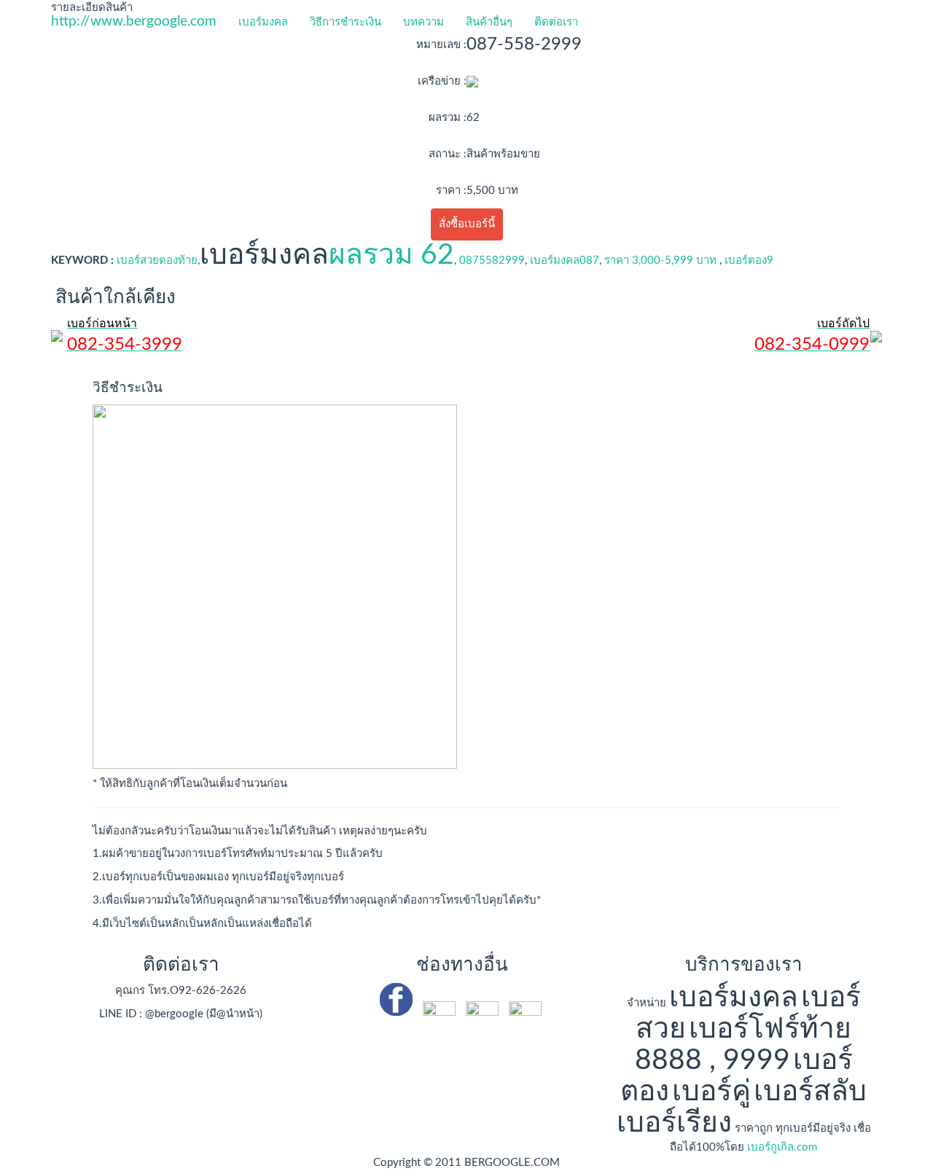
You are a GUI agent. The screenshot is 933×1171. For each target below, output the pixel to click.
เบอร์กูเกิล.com (782, 1147)
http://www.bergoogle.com (133, 21)
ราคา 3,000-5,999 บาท (660, 260)
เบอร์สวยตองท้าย (157, 260)
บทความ (423, 22)
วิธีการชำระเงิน (345, 22)
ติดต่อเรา (556, 22)
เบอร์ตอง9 (747, 260)
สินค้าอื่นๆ (489, 22)
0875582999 (492, 260)
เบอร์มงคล (263, 22)
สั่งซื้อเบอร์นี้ (467, 224)
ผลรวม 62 (391, 255)
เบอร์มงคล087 (564, 260)
